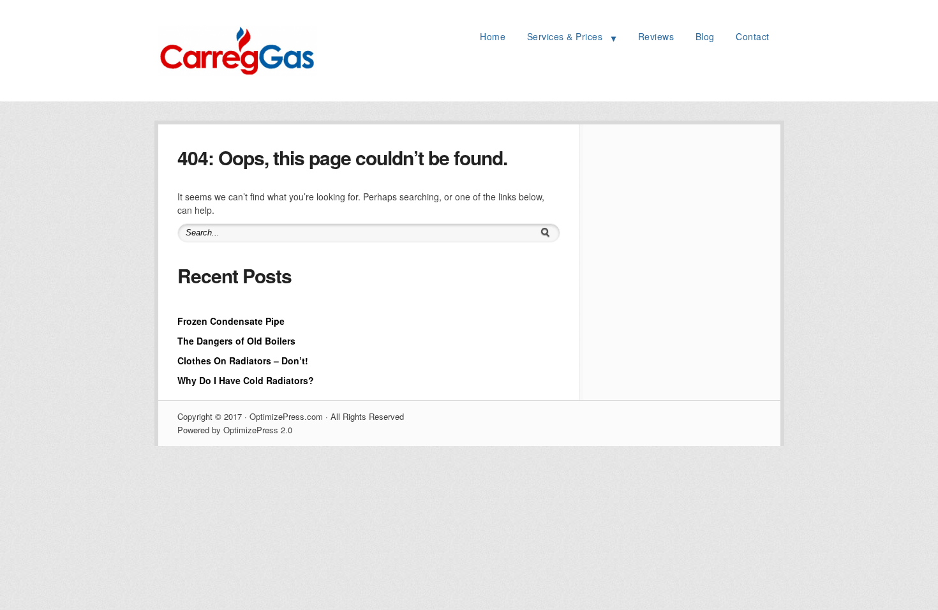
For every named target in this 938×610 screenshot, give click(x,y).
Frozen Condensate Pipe (231, 321)
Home (492, 36)
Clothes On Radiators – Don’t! (242, 360)
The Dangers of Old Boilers (236, 340)
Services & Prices (565, 36)
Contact (753, 36)
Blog (705, 36)
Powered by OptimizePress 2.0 (234, 430)
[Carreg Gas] (238, 72)
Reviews (656, 36)
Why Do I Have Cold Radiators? (245, 380)
